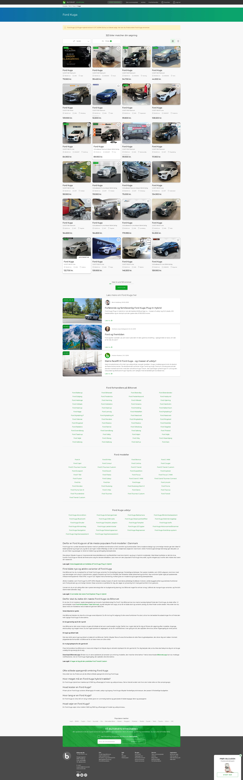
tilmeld (133, 741)
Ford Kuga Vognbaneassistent (77, 534)
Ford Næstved (136, 415)
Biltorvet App (174, 754)
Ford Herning (107, 400)
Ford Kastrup (77, 408)
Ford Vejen (136, 434)
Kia (102, 721)
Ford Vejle (165, 434)
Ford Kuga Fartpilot (136, 523)
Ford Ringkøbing (136, 419)
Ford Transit (165, 494)
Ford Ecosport (77, 471)
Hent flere (121, 287)
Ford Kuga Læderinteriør (106, 526)
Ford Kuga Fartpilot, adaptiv (106, 523)
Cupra (83, 721)
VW (172, 721)
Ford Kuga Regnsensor (136, 530)
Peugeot (127, 721)
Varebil (124, 756)
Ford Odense (77, 419)
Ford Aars (165, 442)
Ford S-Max (107, 490)
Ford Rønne (106, 427)
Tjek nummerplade (132, 2)
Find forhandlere (104, 761)
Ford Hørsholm (165, 404)
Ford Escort (106, 471)
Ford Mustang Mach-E (136, 486)
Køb (123, 752)
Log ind (178, 2)
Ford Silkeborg (136, 427)
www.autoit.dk (81, 768)
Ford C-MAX (165, 459)
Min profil (138, 754)
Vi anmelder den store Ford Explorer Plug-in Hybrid (88, 594)
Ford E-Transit (136, 467)
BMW (77, 721)
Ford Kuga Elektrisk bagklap (165, 519)
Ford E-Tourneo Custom (107, 467)
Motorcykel (125, 757)
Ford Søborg (136, 430)
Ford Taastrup (77, 434)
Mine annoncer (139, 759)
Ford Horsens (136, 404)
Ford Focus (136, 475)
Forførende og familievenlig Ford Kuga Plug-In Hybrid (133, 308)
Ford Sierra (136, 490)
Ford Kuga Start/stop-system (166, 530)
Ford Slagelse (166, 427)
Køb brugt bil (174, 756)
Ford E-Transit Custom (165, 467)
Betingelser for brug (105, 759)
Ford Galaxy (106, 478)
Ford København (165, 408)
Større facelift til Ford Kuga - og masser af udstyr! (130, 361)
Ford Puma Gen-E (77, 490)
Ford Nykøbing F (165, 412)
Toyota (160, 721)
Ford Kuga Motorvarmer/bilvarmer (166, 526)
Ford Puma (165, 486)
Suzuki (148, 721)
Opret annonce (115, 2)
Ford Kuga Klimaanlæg (77, 526)
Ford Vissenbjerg (165, 438)
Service (153, 752)
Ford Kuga (136, 482)
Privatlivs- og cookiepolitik (107, 757)
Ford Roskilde (165, 423)
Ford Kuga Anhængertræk (107, 515)
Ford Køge (77, 412)
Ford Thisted (165, 430)
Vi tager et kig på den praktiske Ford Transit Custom (88, 661)
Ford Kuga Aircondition (77, 515)
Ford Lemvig (107, 412)
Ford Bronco (136, 459)
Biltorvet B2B (155, 759)
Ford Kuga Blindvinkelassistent (166, 515)
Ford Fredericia (106, 396)
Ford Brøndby (136, 393)
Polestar (134, 721)
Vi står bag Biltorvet (105, 754)
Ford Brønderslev (165, 393)
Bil (70, 6)
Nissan (119, 721)
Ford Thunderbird (77, 494)
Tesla (154, 721)
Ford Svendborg (77, 430)
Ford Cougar (165, 463)
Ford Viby (136, 438)
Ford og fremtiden (114, 334)
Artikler (143, 2)
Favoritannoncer (140, 757)
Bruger (137, 752)
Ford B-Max (106, 459)
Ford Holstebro (106, 404)
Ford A (77, 459)
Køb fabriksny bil (175, 757)
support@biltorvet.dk (83, 767)
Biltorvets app (162, 655)
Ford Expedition (136, 471)
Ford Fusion (77, 478)
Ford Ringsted (165, 419)
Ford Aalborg (77, 442)
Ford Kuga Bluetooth (77, 519)
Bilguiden (154, 757)
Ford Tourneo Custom (136, 494)
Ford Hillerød (136, 400)
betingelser (133, 736)
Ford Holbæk (77, 404)
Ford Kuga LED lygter (136, 526)
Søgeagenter (139, 756)
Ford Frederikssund (136, 396)
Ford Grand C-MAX (136, 478)
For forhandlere (156, 761)
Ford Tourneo (107, 494)
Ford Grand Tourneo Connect (166, 478)
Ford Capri (77, 463)
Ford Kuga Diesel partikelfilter (136, 519)
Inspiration (173, 752)
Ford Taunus (165, 490)
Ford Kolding (136, 408)
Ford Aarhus (136, 442)
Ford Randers (107, 419)
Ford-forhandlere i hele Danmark (87, 604)
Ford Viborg (106, 438)
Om (100, 752)
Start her (227, 775)
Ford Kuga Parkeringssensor (107, 530)
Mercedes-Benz (110, 721)
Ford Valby (107, 434)
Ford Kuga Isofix (166, 523)
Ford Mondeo (77, 486)
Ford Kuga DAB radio (107, 519)
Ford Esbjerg (77, 396)
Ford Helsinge (77, 400)
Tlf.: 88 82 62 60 (81, 762)
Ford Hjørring (166, 400)
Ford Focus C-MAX (166, 475)
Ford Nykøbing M (106, 415)
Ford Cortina (136, 463)
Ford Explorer (166, 471)
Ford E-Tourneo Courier (77, 467)
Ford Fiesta (107, 475)
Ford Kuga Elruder (77, 523)
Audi (71, 721)
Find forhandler (153, 2)
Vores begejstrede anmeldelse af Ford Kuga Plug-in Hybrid (91, 564)
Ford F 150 (77, 475)
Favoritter (167, 2)
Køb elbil (173, 759)
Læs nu (107, 320)
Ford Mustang (106, 486)
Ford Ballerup (77, 393)
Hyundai (95, 721)
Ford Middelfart (136, 412)
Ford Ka (77, 482)
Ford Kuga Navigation (77, 530)
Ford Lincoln (165, 482)
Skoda (142, 721)
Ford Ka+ (106, 482)
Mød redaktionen (104, 756)
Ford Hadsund (165, 396)
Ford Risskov (107, 423)
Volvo (167, 721)
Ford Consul (106, 463)
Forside (65, 6)
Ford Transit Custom (77, 497)
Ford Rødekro (77, 427)
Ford (74, 6)
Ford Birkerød (107, 393)
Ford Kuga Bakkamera (136, 515)
